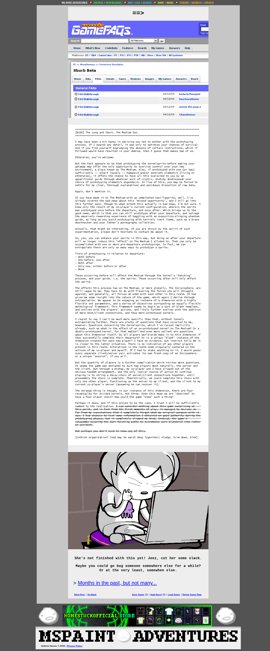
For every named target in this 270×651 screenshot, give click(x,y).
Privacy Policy (75, 646)
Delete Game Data (192, 594)
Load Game (174, 594)
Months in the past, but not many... (117, 583)
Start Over (79, 594)
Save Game (138, 594)
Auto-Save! (156, 594)
